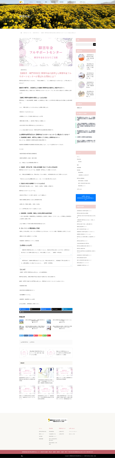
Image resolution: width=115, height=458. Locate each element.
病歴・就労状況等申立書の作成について (84, 260)
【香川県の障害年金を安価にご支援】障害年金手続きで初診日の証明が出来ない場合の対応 (35, 327)
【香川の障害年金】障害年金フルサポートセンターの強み (62, 320)
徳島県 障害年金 (24, 69)
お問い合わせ (82, 2)
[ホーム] (21, 31)
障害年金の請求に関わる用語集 (82, 213)
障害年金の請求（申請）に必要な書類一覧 (84, 224)
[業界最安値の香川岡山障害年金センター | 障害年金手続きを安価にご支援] (57, 421)
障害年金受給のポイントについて (83, 262)
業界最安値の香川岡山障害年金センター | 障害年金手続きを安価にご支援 (83, 455)
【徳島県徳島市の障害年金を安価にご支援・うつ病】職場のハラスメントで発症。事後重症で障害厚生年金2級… (46, 381)
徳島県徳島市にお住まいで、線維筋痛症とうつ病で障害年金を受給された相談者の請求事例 (46, 397)
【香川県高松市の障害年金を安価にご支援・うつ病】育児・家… (90, 76)
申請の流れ (38, 2)
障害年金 (32, 342)
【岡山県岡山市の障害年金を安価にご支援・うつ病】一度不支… (90, 66)
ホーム (31, 2)
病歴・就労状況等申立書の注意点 (84, 183)
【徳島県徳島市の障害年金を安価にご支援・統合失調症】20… (90, 57)
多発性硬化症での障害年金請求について (84, 210)
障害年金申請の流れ (42, 431)
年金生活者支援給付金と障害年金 (83, 243)
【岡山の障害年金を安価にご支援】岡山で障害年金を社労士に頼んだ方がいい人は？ (62, 327)
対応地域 (79, 161)
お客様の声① (61, 431)
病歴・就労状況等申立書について (83, 229)
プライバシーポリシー (73, 431)
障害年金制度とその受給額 (83, 180)
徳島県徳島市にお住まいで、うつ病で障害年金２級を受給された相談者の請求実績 (27, 379)
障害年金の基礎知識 (71, 2)
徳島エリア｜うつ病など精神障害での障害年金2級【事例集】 (64, 378)
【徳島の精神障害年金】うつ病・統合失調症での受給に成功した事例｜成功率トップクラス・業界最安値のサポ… (64, 397)
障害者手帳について (81, 185)
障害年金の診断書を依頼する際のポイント (84, 245)
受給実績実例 (80, 172)
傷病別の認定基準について (82, 226)
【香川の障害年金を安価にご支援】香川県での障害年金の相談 (35, 320)
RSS (22, 456)
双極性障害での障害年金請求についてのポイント (86, 231)
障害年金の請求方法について (82, 240)
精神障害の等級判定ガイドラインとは (84, 234)
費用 (46, 2)
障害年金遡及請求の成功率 (82, 257)
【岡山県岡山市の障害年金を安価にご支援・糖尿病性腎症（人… (90, 94)
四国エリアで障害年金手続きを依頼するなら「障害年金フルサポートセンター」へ (27, 397)
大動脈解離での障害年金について (83, 265)
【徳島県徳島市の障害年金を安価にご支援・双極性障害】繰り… (90, 85)
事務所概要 (53, 2)
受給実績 (61, 2)
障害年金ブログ (62, 428)
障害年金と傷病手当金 (81, 248)
